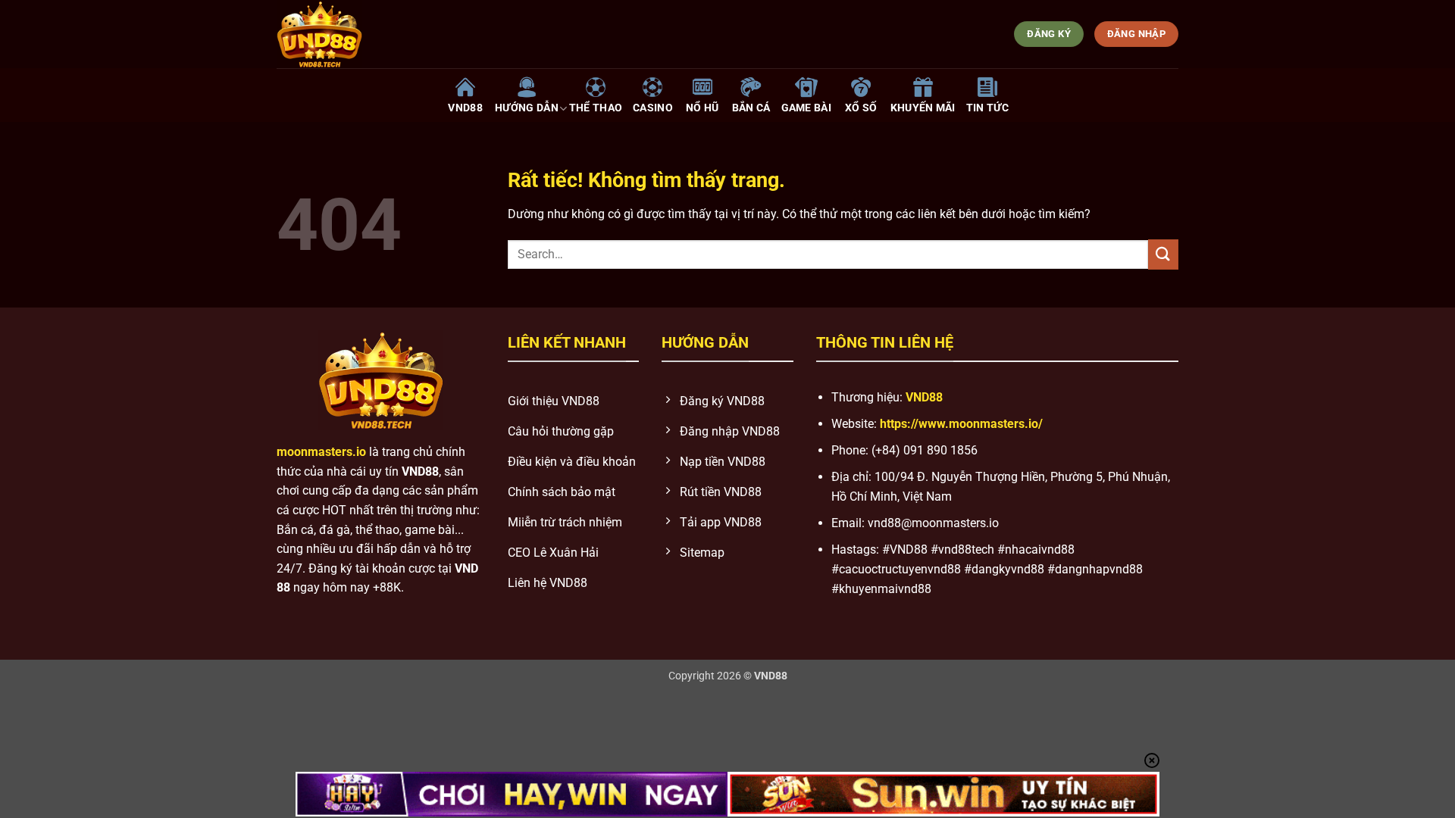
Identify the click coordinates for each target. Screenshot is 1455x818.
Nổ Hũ (702, 107)
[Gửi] (1163, 254)
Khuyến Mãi (923, 107)
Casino (653, 107)
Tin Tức (987, 107)
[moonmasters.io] (432, 34)
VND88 (465, 107)
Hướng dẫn (527, 107)
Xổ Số (861, 107)
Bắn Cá (751, 107)
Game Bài (806, 107)
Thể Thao (595, 107)
